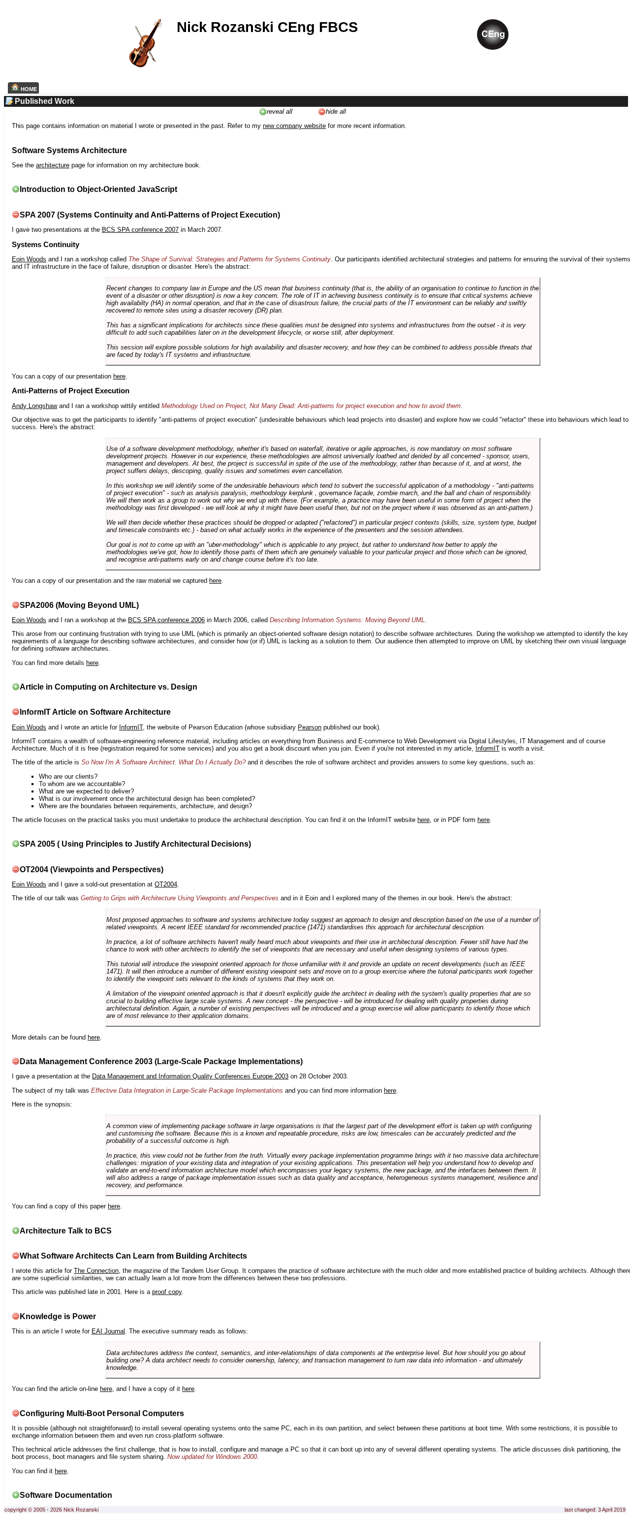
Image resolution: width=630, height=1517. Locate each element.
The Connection (96, 1270)
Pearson (309, 727)
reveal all (279, 111)
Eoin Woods (29, 259)
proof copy (167, 1292)
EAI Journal (108, 1331)
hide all (336, 111)
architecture (52, 165)
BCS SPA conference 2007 (140, 229)
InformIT (131, 727)
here (119, 376)
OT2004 (166, 884)
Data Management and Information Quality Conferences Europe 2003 (190, 1076)
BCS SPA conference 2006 (166, 620)
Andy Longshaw (34, 406)
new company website (294, 125)
